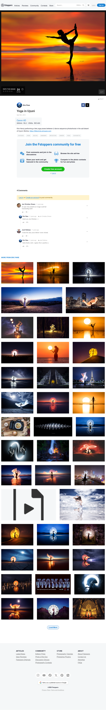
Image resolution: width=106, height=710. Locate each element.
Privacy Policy (46, 690)
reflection (53, 135)
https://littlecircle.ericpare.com (40, 131)
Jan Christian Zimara (28, 204)
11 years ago (39, 204)
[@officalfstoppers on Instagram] (38, 675)
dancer (62, 135)
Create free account (53, 169)
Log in (54, 173)
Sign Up (101, 5)
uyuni (28, 135)
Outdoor (21, 135)
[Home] (6, 5)
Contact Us (82, 657)
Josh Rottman (26, 230)
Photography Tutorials (65, 654)
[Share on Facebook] (83, 105)
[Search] (83, 5)
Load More (53, 627)
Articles (17, 5)
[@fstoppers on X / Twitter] (56, 675)
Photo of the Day (41, 657)
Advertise (81, 659)
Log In (93, 5)
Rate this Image (9, 89)
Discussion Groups (42, 659)
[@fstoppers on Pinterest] (62, 675)
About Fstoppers (84, 654)
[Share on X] (87, 105)
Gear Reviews (21, 657)
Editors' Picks (40, 654)
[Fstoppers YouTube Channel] (44, 675)
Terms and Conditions (57, 690)
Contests (44, 5)
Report (101, 99)
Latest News (20, 654)
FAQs (80, 662)
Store (51, 5)
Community (34, 5)
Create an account (32, 197)
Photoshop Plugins (64, 657)
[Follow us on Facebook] (50, 675)
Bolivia (35, 135)
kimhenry (43, 135)
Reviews (25, 5)
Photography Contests (43, 662)
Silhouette (76, 135)
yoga (68, 135)
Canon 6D (21, 120)
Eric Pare (26, 105)
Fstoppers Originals (23, 659)
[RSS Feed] (68, 675)
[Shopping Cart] (88, 5)
